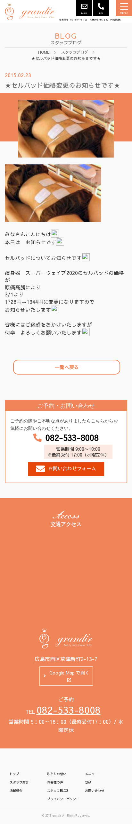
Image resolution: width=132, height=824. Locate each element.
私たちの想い (56, 774)
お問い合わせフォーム (72, 468)
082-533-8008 (72, 437)
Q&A (88, 782)
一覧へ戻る (67, 367)
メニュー (91, 774)
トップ (14, 774)
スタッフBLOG (57, 790)
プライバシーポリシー (63, 799)
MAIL (84, 13)
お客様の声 (55, 782)
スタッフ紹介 (19, 782)
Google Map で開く (69, 672)
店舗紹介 (16, 790)
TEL (101, 13)
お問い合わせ (94, 790)
